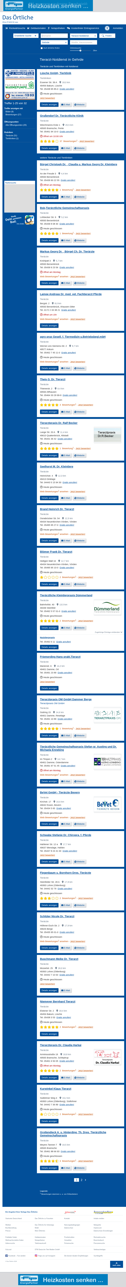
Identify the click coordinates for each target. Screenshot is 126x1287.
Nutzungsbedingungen (72, 1225)
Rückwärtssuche (17, 28)
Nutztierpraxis (47, 637)
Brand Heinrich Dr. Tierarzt (57, 509)
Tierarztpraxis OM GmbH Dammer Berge (66, 699)
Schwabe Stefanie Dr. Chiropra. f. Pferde (65, 835)
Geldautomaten (38, 28)
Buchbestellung (10, 1228)
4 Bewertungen (68, 405)
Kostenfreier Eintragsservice (85, 28)
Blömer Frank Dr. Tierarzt (56, 551)
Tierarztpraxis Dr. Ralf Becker (59, 422)
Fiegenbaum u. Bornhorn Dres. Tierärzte (65, 872)
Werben (8, 1225)
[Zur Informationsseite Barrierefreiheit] (107, 28)
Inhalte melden (99, 1218)
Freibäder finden (11, 1237)
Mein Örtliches (40, 1231)
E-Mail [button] (67, 104)
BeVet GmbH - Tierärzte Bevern (60, 792)
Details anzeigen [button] (49, 104)
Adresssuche (10, 1243)
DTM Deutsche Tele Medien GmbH (47, 1249)
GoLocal (8, 1249)
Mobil (37, 1228)
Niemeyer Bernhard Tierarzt (57, 1001)
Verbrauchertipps (100, 1249)
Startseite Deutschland (13, 1218)
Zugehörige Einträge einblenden (107, 632)
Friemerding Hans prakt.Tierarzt (60, 656)
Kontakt (67, 1218)
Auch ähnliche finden (51, 48)
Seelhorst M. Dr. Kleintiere (56, 466)
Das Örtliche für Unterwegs (44, 1225)
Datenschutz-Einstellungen (103, 1231)
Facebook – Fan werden (16, 1256)
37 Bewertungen (68, 141)
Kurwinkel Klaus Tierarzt (55, 1088)
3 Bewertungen (68, 1161)
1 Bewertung (67, 190)
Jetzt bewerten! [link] (47, 98)
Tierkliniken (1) (12, 138)
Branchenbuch (99, 1240)
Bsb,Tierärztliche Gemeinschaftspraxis (64, 207)
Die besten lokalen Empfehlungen (76, 1256)
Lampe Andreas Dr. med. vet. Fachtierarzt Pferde (71, 294)
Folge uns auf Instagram (46, 1256)
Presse (7, 1231)
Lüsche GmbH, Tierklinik (55, 73)
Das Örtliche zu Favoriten (44, 1218)
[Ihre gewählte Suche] (26, 35)
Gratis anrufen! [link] (67, 89)
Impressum (98, 1228)
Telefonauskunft (40, 1243)
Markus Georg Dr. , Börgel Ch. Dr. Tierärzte (67, 251)
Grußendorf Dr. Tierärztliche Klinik (62, 115)
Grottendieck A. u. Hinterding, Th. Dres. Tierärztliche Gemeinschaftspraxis (73, 1134)
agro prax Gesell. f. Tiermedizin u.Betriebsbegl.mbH (73, 336)
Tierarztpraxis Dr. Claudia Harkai (60, 1045)
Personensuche (99, 1243)
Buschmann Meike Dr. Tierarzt (59, 958)
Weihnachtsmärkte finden (14, 1240)
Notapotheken (58, 28)
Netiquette (97, 1225)
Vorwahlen (67, 1240)
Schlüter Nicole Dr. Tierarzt (57, 916)
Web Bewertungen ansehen (54, 276)
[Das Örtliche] (17, 18)
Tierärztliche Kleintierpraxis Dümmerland (66, 595)
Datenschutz (68, 1228)
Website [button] (80, 104)
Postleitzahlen (69, 1237)
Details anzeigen (49, 647)
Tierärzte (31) (11, 135)
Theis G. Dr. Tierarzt (52, 379)
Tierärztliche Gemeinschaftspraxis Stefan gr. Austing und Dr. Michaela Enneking (78, 748)
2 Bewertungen (68, 577)
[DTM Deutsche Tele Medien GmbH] (79, 1212)
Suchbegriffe (98, 1256)
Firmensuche (68, 1243)
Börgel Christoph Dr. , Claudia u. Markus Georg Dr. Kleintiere (78, 164)
